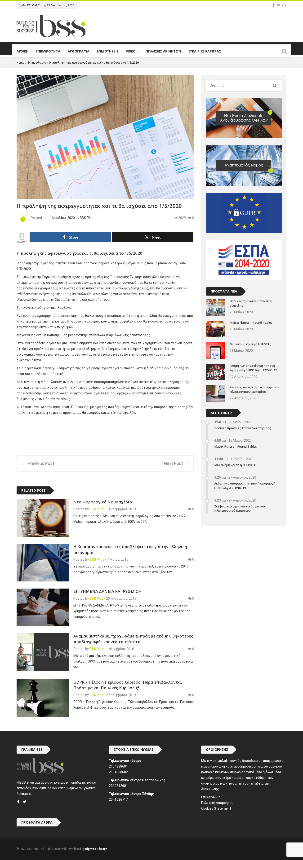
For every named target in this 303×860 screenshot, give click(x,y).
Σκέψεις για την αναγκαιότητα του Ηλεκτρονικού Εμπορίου (255, 389)
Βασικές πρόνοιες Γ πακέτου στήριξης (242, 428)
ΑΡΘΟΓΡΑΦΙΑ (79, 51)
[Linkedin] (284, 5)
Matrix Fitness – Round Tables (251, 323)
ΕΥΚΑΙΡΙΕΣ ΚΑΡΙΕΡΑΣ (204, 51)
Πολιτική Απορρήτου (217, 803)
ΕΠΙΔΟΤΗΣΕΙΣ (107, 51)
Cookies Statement (216, 808)
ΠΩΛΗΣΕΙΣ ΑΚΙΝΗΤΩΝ (163, 51)
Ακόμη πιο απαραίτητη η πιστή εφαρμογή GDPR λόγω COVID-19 (253, 368)
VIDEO (131, 51)
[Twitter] (278, 5)
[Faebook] (18, 801)
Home (20, 62)
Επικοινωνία (210, 797)
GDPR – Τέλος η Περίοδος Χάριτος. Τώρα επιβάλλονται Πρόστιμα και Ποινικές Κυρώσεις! (127, 684)
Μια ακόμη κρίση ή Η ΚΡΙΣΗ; (250, 344)
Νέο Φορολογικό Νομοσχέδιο (102, 502)
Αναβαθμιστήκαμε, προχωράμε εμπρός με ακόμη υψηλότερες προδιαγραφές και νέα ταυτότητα (133, 638)
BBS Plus (87, 218)
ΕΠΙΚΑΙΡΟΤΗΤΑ (48, 51)
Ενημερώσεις (36, 62)
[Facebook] (273, 5)
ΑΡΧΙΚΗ (22, 51)
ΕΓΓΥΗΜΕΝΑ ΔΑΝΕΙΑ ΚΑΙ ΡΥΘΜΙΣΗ (107, 591)
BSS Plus (96, 598)
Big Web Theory (96, 849)
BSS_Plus (96, 559)
